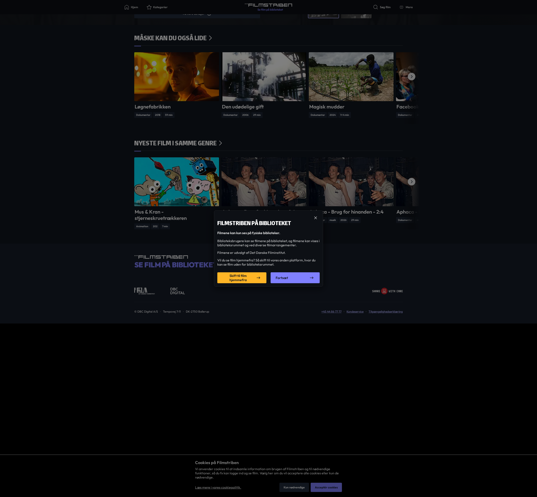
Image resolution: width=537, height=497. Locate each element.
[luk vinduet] (315, 218)
